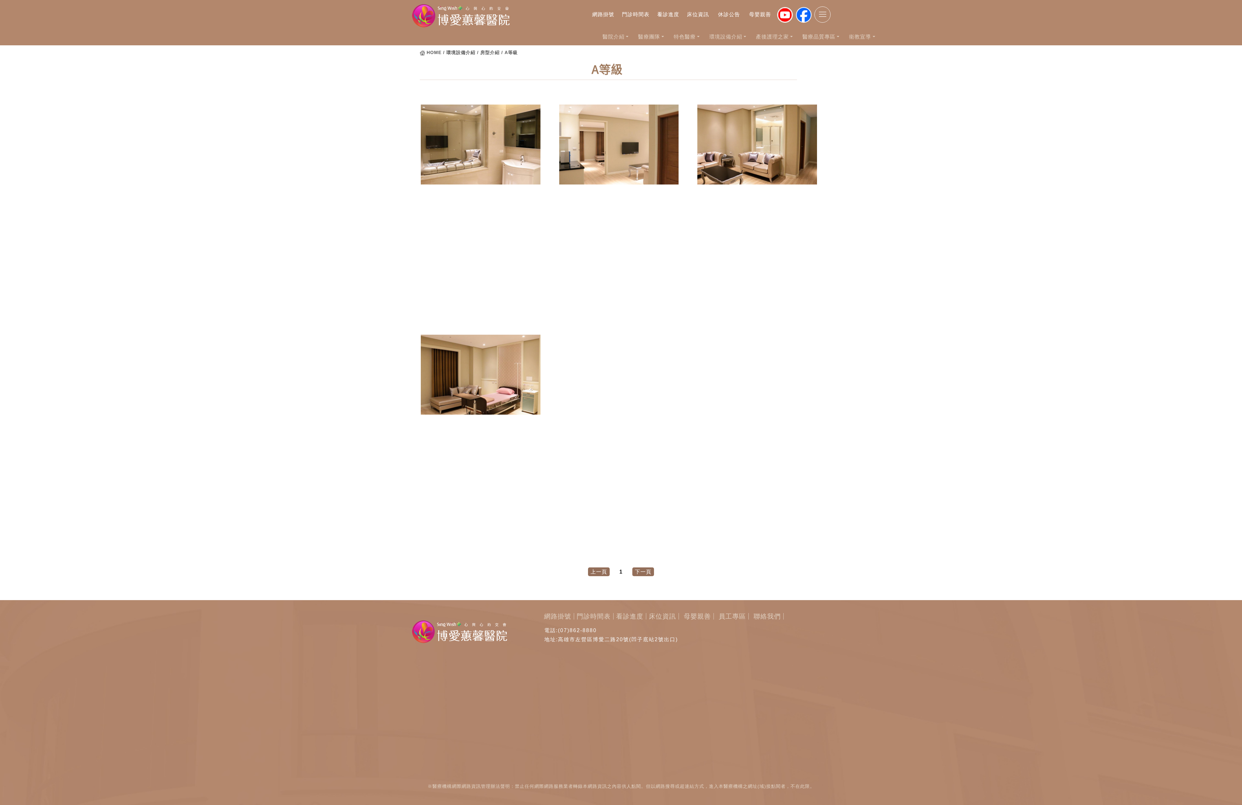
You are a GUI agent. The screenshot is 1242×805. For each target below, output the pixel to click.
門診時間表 (635, 14)
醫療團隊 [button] (649, 36)
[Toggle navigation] (822, 14)
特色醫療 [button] (685, 36)
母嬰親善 (760, 14)
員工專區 (732, 616)
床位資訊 (698, 14)
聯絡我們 (767, 616)
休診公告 (729, 14)
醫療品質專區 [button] (818, 36)
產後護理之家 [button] (772, 36)
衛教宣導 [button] (860, 36)
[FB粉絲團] (803, 15)
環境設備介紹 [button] (725, 36)
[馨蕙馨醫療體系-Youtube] (785, 15)
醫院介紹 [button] (614, 36)
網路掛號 (603, 14)
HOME (434, 52)
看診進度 (668, 14)
